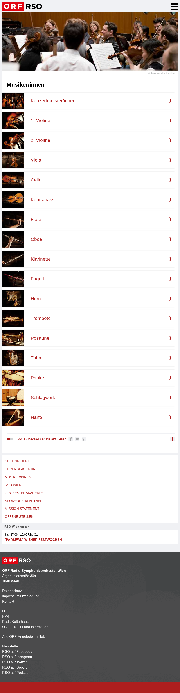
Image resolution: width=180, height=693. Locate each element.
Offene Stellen (19, 516)
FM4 (5, 616)
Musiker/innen (18, 477)
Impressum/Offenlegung (20, 596)
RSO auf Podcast (15, 673)
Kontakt (8, 601)
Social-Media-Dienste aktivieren (41, 439)
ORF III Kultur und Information (25, 627)
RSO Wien (13, 485)
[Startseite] (22, 6)
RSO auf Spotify (14, 667)
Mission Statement (22, 509)
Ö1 (4, 611)
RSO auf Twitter (14, 662)
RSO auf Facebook (17, 651)
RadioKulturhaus (15, 622)
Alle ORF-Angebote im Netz (24, 636)
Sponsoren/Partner (24, 501)
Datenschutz (12, 591)
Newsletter (10, 646)
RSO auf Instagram (17, 657)
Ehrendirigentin (20, 469)
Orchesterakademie (24, 493)
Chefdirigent (17, 461)
